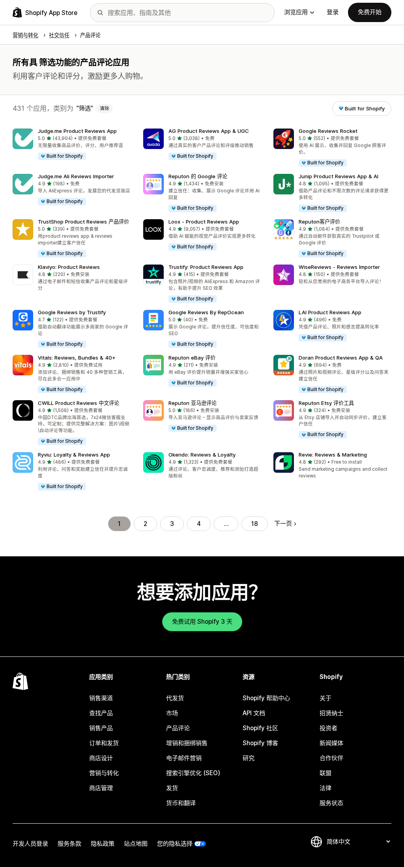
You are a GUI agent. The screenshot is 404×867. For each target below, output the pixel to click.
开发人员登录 (30, 843)
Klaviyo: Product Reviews (69, 267)
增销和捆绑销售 (187, 743)
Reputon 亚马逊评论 (192, 403)
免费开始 (370, 12)
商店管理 (101, 788)
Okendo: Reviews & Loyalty (202, 454)
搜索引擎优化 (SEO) (193, 773)
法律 (325, 788)
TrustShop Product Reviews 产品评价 (83, 221)
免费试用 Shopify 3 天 (202, 621)
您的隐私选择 (175, 843)
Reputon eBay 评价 (191, 357)
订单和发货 (104, 743)
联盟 (325, 773)
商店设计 (101, 758)
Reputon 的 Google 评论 (197, 176)
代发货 (175, 698)
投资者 (328, 728)
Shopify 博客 (260, 743)
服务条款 (69, 843)
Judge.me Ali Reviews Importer (76, 176)
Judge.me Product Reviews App (77, 131)
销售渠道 (101, 698)
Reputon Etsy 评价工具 (326, 403)
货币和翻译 (181, 803)
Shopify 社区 (260, 728)
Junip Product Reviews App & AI (338, 176)
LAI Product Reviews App (330, 312)
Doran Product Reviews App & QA (341, 357)
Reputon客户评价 (319, 221)
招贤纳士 (331, 713)
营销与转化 (104, 773)
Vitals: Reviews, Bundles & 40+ (77, 357)
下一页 (283, 523)
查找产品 (101, 713)
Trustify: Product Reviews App (205, 267)
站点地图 (136, 843)
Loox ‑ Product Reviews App (203, 221)
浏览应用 (296, 12)
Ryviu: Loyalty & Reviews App (74, 454)
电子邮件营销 (184, 758)
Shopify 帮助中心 (266, 698)
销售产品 (101, 728)
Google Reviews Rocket (328, 131)
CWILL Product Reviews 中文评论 (78, 403)
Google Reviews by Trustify (72, 312)
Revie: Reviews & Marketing (333, 454)
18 (254, 524)
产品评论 (178, 728)
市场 (172, 713)
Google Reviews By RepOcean (206, 312)
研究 (248, 758)
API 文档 (254, 713)
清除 (104, 108)
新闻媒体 (331, 743)
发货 (172, 788)
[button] (72, 145)
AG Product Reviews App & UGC (208, 131)
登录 (333, 12)
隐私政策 (102, 843)
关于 (325, 698)
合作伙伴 (331, 758)
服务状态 (331, 803)
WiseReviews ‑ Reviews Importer (339, 267)
